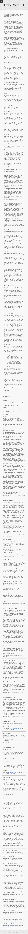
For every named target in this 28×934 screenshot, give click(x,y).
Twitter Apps (12, 793)
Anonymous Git (13, 555)
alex (11, 925)
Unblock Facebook (14, 772)
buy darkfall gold (13, 728)
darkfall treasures (14, 742)
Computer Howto (13, 757)
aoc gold (12, 692)
